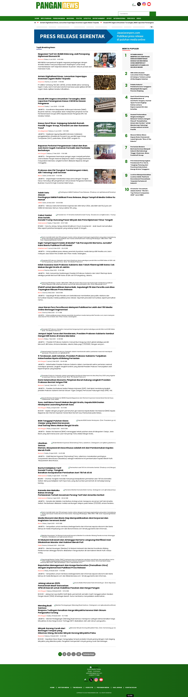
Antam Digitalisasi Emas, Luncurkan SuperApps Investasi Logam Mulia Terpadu (55, 23)
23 (79, 654)
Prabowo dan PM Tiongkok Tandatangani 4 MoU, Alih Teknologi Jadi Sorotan (63, 171)
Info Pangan (46, 18)
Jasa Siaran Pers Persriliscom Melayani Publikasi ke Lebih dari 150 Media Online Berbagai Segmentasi (75, 308)
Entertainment (99, 18)
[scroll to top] (180, 694)
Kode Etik (89, 687)
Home (37, 18)
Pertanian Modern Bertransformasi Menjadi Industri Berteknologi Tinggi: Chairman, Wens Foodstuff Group (140, 151)
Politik (79, 18)
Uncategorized (43, 131)
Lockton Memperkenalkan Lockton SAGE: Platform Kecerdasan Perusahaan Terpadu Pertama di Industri (140, 179)
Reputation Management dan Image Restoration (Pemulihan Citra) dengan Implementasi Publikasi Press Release (73, 566)
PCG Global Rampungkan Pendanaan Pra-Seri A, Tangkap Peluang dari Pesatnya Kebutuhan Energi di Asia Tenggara (140, 165)
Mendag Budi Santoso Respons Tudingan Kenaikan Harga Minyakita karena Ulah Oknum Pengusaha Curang (72, 609)
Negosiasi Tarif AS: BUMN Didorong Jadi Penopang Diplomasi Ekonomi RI (64, 55)
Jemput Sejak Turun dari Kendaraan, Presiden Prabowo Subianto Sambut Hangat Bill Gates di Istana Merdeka (76, 334)
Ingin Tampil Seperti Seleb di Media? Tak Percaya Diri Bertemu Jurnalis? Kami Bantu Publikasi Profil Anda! (75, 244)
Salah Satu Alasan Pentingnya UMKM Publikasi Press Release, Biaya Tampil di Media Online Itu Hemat (76, 196)
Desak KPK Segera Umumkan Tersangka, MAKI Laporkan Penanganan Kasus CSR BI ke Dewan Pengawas (127, 23)
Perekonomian (59, 18)
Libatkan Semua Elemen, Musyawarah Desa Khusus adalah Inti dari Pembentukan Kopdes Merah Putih (75, 447)
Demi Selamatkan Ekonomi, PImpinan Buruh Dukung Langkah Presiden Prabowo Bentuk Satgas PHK (74, 381)
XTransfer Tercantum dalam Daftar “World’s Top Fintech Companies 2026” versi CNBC (139, 192)
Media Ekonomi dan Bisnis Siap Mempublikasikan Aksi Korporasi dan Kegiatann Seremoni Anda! (73, 519)
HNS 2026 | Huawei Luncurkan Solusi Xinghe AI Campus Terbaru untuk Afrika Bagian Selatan (140, 76)
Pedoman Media (103, 687)
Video (139, 18)
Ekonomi (41, 59)
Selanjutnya (88, 654)
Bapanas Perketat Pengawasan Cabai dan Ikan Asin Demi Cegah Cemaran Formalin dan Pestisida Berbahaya (64, 148)
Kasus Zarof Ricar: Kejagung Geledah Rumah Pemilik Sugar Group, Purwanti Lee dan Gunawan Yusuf (63, 125)
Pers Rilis (131, 18)
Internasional (119, 18)
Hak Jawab (117, 687)
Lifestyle (87, 18)
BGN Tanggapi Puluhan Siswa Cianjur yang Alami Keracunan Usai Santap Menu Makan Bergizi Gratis (58, 423)
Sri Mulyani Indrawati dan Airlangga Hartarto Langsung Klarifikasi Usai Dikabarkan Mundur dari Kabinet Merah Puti (74, 541)
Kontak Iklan (130, 687)
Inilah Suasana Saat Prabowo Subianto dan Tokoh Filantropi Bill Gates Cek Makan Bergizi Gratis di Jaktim (76, 265)
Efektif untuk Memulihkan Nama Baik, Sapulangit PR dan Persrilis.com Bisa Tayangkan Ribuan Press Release (76, 288)
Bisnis (40, 176)
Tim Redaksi (77, 687)
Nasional (70, 18)
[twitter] (139, 5)
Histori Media (63, 687)
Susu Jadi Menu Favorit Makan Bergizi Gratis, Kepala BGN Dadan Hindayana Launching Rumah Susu (71, 403)
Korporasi (41, 82)
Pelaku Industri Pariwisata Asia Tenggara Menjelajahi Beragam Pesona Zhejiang (140, 88)
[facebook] (134, 5)
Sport (109, 18)
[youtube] (149, 5)
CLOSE (130, 695)
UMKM (40, 203)
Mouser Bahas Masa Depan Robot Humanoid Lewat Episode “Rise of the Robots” (140, 138)
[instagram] (144, 5)
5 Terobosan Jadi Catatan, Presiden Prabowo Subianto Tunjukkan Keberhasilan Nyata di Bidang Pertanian (72, 357)
